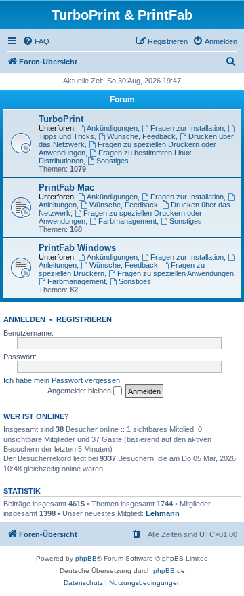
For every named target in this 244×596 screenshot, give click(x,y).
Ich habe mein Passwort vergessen (61, 380)
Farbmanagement (127, 221)
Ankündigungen (112, 128)
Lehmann (163, 513)
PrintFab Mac (66, 187)
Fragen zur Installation (187, 128)
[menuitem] (35, 41)
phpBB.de (169, 570)
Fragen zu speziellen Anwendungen (175, 273)
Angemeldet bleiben (80, 390)
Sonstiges (112, 161)
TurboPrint (61, 119)
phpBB (86, 558)
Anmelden (24, 319)
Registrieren (84, 319)
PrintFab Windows (77, 248)
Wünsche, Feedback (141, 136)
